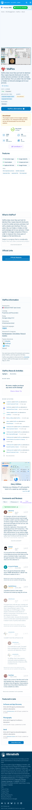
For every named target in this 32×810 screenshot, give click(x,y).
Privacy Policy (5, 791)
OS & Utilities (16, 333)
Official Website (17, 258)
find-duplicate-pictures (8, 170)
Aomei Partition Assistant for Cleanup (15, 439)
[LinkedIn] (21, 803)
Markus (19, 764)
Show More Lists (16, 742)
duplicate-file (15, 173)
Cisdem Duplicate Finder (12, 404)
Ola (13, 764)
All (5, 502)
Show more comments (8, 691)
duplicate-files (6, 173)
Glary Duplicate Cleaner (12, 428)
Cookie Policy (5, 793)
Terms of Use (5, 789)
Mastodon (18, 779)
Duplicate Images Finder (8, 96)
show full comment (16, 540)
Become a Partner (6, 797)
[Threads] (15, 803)
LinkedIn (16, 781)
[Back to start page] (2, 2)
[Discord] (2, 803)
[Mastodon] (8, 803)
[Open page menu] (30, 2)
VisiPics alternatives (15, 109)
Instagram (9, 781)
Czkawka (7, 341)
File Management (7, 333)
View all (4, 348)
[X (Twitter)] (5, 803)
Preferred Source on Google (9, 799)
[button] (5, 86)
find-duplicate (23, 173)
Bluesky (23, 779)
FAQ (2, 787)
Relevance (14, 502)
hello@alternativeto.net (8, 777)
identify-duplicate (20, 170)
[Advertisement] (16, 30)
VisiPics (17, 401)
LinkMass (8, 414)
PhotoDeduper (9, 423)
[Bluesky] (11, 803)
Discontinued (6, 115)
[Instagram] (18, 803)
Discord (21, 777)
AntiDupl (8, 343)
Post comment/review (26, 502)
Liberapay (4, 785)
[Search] (26, 2)
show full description (16, 244)
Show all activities (10, 455)
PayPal (10, 785)
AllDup (7, 346)
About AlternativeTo (7, 795)
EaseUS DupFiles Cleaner (12, 447)
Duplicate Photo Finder (11, 409)
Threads (3, 781)
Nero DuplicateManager (12, 434)
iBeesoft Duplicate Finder (12, 452)
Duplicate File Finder (7, 99)
